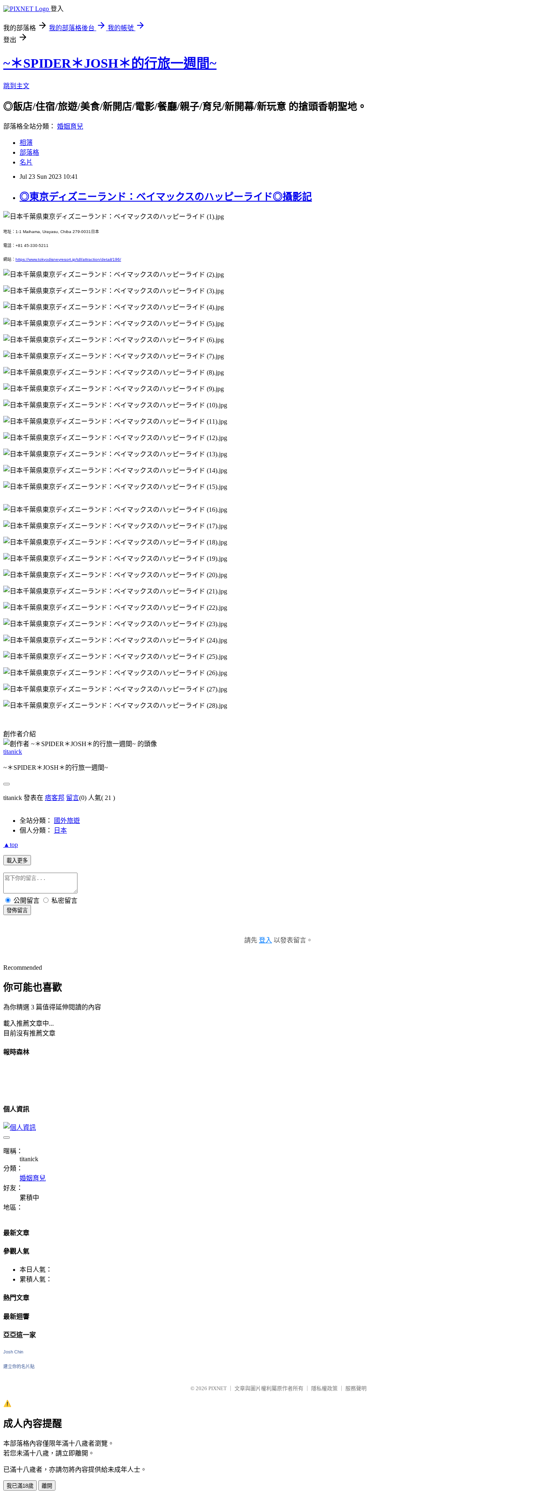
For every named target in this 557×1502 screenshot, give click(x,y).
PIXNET (217, 1388)
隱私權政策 (324, 1388)
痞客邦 (54, 797)
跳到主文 (16, 85)
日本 (60, 830)
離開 (47, 1486)
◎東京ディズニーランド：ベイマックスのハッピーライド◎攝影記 (166, 196)
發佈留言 (17, 910)
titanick (12, 751)
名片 (26, 162)
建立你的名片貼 (19, 1366)
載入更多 (17, 861)
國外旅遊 (67, 820)
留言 (72, 797)
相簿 (26, 142)
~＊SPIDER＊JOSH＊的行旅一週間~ (110, 63)
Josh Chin (13, 1351)
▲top (10, 844)
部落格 (29, 152)
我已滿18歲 (20, 1486)
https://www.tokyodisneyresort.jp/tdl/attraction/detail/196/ (68, 259)
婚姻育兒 (70, 126)
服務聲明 (356, 1388)
